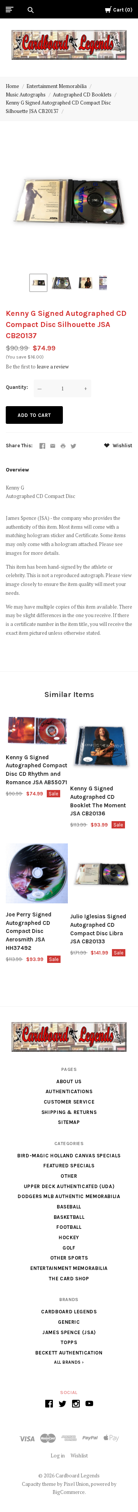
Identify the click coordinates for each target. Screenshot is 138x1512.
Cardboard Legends (69, 1311)
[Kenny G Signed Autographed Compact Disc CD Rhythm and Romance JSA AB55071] (37, 732)
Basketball (69, 1217)
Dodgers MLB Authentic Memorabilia (69, 1196)
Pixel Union (76, 1483)
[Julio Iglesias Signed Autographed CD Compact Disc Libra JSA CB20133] (101, 875)
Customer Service (69, 1102)
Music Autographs (26, 94)
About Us (69, 1081)
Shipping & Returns (69, 1112)
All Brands (67, 1362)
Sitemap (69, 1122)
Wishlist (122, 445)
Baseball (69, 1207)
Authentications (69, 1091)
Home (12, 86)
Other (69, 1176)
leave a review (53, 366)
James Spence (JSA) (69, 1332)
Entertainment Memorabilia (56, 86)
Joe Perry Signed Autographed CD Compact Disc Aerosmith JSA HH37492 (28, 931)
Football (68, 1227)
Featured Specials (68, 1165)
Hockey (69, 1237)
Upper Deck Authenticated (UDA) (69, 1186)
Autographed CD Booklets (82, 94)
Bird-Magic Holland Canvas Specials (69, 1155)
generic (69, 1322)
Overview (17, 469)
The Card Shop (69, 1278)
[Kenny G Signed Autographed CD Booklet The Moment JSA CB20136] (101, 747)
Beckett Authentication (68, 1353)
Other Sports (69, 1258)
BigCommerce (69, 1492)
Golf (69, 1248)
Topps (69, 1342)
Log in (58, 1455)
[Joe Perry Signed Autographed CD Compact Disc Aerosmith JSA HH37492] (37, 874)
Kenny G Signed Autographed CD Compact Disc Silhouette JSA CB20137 (58, 107)
